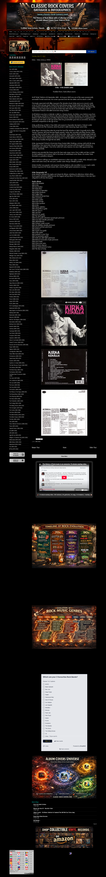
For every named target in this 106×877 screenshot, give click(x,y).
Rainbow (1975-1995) (14, 312)
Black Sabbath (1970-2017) (15, 99)
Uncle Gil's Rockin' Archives (39, 804)
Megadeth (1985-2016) (14, 249)
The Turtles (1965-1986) (15, 410)
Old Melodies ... (37, 820)
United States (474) (13, 34)
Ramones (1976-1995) (14, 317)
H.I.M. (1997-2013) (13, 198)
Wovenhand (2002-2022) (15, 444)
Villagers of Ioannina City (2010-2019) (18, 437)
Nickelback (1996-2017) (14, 271)
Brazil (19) (25, 36)
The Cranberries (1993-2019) (16, 380)
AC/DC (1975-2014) (13, 74)
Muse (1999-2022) (13, 265)
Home (10, 31)
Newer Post (36, 448)
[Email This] (36, 439)
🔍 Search (91, 51)
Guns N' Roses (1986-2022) (15, 194)
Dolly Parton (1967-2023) (15, 153)
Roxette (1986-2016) (14, 326)
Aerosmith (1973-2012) (14, 76)
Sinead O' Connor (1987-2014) (16, 342)
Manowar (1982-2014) (14, 244)
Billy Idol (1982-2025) (14, 96)
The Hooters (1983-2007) (15, 389)
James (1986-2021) (13, 208)
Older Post (93, 448)
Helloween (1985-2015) (14, 203)
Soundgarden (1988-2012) (15, 351)
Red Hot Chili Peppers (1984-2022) (17, 319)
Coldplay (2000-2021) (14, 124)
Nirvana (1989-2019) (14, 276)
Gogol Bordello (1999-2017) (15, 180)
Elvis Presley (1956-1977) (15, 164)
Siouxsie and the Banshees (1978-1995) (18, 344)
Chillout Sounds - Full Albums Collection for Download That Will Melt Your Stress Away (54, 812)
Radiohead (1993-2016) (14, 308)
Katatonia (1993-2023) (14, 221)
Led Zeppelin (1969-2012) (15, 228)
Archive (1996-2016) (14, 90)
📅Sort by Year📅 (61, 36)
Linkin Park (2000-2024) (15, 233)
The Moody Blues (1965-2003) (16, 394)
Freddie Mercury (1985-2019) (16, 173)
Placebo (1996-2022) (14, 297)
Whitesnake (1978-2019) (15, 440)
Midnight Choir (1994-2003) (15, 255)
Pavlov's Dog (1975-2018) (15, 287)
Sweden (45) (85, 34)
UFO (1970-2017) (13, 433)
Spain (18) (19, 36)
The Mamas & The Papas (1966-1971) (18, 392)
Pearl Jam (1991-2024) (14, 290)
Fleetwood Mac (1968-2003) (16, 171)
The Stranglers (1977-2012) (15, 408)
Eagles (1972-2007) (13, 160)
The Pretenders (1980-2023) (16, 401)
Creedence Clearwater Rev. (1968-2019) (18, 128)
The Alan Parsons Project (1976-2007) (18, 365)
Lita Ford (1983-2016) (14, 235)
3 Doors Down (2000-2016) (15, 71)
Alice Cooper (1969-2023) (15, 78)
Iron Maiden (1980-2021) (15, 205)
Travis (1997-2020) (13, 426)
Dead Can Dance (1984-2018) (16, 139)
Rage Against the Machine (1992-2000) (18, 310)
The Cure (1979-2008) (14, 383)
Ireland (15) (60, 34)
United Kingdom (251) (25, 34)
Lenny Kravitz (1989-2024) (15, 230)
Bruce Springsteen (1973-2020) (16, 121)
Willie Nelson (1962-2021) (15, 442)
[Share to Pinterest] (42, 439)
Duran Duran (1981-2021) (15, 157)
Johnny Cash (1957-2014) (15, 214)
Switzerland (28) (68, 34)
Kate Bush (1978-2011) (14, 223)
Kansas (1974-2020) (14, 219)
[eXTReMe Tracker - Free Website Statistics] (70, 854)
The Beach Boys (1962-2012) (16, 370)
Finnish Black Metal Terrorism (40, 816)
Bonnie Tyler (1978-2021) (15, 115)
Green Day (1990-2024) (15, 189)
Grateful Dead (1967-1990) (15, 187)
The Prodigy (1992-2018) (15, 403)
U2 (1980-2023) (13, 430)
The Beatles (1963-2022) (15, 372)
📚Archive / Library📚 (50, 36)
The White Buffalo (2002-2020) (16, 414)
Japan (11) (32, 36)
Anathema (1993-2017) (14, 85)
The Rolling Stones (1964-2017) (16, 405)
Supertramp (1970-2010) (15, 358)
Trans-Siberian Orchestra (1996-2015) (18, 424)
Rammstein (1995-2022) (15, 315)
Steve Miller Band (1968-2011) (16, 354)
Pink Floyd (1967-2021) (14, 294)
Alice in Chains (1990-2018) (15, 80)
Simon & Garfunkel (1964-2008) (16, 340)
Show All (95, 824)
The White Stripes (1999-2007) (16, 417)
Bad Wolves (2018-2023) (15, 94)
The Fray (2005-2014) (14, 387)
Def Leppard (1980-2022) (15, 144)
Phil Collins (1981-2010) (14, 292)
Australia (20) (52, 34)
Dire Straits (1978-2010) (15, 148)
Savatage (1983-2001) (14, 331)
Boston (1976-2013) (13, 117)
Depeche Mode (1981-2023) (15, 146)
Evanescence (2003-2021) (15, 169)
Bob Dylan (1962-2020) (14, 108)
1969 (36, 441)
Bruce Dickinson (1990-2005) (16, 119)
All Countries (40, 36)
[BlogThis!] (38, 439)
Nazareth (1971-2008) (14, 267)
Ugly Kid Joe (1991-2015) (15, 435)
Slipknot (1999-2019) (14, 349)
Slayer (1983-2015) (13, 347)
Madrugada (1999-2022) (15, 239)
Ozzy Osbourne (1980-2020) (16, 283)
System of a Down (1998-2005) (16, 363)
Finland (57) (77, 34)
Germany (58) (43, 34)
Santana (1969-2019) (14, 328)
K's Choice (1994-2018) (14, 217)
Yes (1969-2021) (13, 446)
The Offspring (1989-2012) (15, 396)
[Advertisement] (58, 44)
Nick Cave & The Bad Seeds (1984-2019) (19, 269)
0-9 (15, 31)
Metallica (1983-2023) (14, 251)
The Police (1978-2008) (14, 398)
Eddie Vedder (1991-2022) (15, 162)
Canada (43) (35, 34)
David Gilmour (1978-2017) (15, 137)
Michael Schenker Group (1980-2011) (18, 253)
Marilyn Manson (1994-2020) (16, 246)
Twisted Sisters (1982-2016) (16, 428)
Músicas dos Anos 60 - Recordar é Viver (43, 808)
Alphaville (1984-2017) (14, 83)
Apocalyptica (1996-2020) (15, 87)
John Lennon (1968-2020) (15, 212)
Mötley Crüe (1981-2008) (15, 262)
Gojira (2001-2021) (13, 182)
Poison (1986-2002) (14, 299)
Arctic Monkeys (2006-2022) (16, 92)
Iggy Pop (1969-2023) (14, 196)
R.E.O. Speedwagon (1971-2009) (16, 306)
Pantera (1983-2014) (14, 285)
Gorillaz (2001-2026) (14, 185)
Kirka (39, 441)
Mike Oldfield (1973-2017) (15, 258)
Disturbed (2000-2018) (14, 150)
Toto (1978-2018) (13, 421)
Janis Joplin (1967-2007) (15, 210)
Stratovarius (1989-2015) (15, 356)
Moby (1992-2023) (13, 260)
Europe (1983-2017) (14, 166)
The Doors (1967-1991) (14, 385)
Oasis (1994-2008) (13, 281)
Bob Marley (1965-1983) (15, 110)
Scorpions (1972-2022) (14, 335)
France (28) (11, 36)
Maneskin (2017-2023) (14, 242)
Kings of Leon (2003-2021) (15, 226)
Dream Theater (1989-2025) (16, 155)
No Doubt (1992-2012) (14, 278)
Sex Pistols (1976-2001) (14, 333)
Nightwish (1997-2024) (14, 274)
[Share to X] (39, 439)
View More (64, 456)
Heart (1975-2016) (13, 201)
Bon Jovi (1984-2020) (14, 112)
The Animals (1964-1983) (15, 367)
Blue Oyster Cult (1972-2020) (16, 106)
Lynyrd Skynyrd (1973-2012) (16, 237)
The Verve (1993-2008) (14, 412)
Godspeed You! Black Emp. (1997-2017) (18, 178)
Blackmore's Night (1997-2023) (16, 103)
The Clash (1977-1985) (14, 378)
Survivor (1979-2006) (14, 360)
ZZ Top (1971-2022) (13, 449)
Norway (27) (93, 34)
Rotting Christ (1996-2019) (15, 324)
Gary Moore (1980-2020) (15, 176)
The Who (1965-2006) (14, 419)
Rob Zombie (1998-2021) (15, 322)
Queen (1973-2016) (13, 301)
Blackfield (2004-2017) (14, 101)
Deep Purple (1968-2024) (15, 141)
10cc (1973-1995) (13, 69)
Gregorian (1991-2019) (14, 192)
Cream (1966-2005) (14, 126)
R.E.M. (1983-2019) (13, 303)
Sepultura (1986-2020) (14, 338)
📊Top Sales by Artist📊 (74, 36)
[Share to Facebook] (40, 439)
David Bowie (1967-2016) (15, 135)
